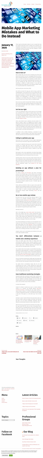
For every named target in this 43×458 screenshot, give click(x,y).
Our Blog (28, 431)
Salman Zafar (5, 51)
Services (28, 4)
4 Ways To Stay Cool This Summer (28, 406)
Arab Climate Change (26, 422)
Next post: (32, 352)
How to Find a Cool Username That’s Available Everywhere (31, 410)
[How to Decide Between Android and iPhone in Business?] (37, 337)
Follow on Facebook (7, 433)
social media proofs (30, 212)
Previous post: (10, 352)
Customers (9, 59)
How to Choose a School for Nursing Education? (31, 398)
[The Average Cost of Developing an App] (28, 337)
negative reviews (23, 118)
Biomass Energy (25, 424)
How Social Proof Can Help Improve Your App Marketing (19, 341)
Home (25, 4)
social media (29, 200)
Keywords (3, 61)
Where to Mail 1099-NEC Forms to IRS (29, 401)
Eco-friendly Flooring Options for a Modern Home (30, 436)
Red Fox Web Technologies (25, 254)
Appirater (30, 224)
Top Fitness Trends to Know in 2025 (29, 441)
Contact (32, 4)
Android (3, 57)
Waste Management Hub (27, 425)
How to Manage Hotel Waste (27, 439)
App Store (7, 57)
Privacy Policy (38, 4)
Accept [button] (11, 455)
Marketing (7, 53)
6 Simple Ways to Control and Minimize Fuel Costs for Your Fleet (30, 445)
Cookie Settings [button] (5, 455)
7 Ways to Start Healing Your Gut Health (30, 403)
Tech (5, 55)
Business (3, 53)
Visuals (7, 67)
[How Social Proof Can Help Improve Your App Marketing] (19, 337)
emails (35, 190)
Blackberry (29, 172)
